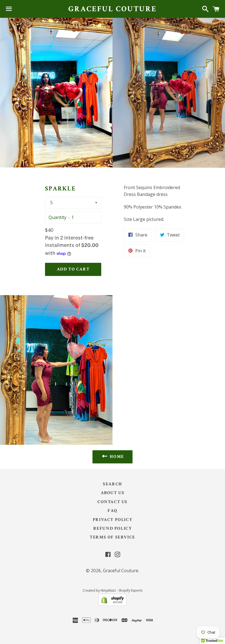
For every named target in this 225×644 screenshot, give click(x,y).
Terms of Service (112, 537)
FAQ (112, 511)
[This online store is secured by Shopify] (112, 604)
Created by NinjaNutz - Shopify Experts (112, 590)
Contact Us (112, 502)
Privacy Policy (112, 520)
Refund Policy (112, 528)
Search (112, 484)
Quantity (57, 217)
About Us (113, 493)
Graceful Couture (112, 9)
